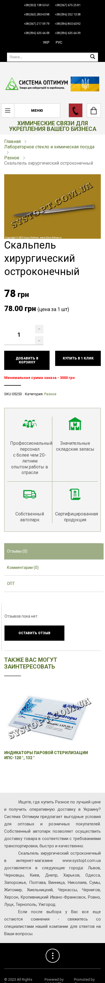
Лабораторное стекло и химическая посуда (49, 146)
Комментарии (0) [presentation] (23, 567)
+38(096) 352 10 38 (68, 14)
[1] (39, 329)
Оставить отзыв (34, 633)
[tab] (54, 551)
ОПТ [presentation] (11, 583)
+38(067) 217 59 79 (37, 23)
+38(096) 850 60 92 (68, 23)
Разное (11, 157)
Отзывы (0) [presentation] (17, 551)
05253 (17, 394)
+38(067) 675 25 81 (68, 5)
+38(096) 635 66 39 (68, 33)
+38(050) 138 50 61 (37, 5)
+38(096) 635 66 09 (37, 33)
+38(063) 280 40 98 (37, 14)
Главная (12, 141)
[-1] (39, 340)
